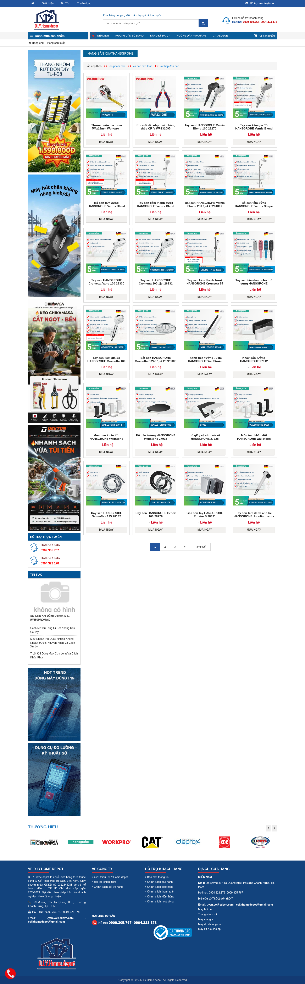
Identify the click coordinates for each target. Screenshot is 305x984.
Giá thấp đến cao (169, 66)
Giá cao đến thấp (142, 66)
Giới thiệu (48, 3)
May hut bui (205, 909)
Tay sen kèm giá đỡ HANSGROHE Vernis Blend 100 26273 (254, 128)
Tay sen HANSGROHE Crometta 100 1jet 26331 (156, 281)
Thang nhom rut (207, 914)
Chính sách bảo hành (160, 881)
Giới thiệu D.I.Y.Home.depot (111, 877)
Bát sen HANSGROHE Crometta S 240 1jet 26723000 (155, 359)
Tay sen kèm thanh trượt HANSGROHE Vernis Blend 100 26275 (155, 206)
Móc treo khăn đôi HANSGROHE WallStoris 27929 (254, 439)
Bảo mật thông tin (157, 877)
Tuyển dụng (84, 3)
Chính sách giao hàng (160, 886)
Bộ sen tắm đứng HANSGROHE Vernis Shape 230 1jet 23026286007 (254, 206)
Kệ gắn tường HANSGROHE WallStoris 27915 (155, 437)
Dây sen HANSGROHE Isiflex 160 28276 (155, 514)
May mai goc (206, 919)
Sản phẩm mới (117, 66)
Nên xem (103, 35)
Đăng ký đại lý (160, 35)
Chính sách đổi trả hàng (108, 886)
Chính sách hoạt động (160, 901)
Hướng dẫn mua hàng (191, 35)
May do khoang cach (210, 924)
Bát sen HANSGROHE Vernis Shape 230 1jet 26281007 (205, 204)
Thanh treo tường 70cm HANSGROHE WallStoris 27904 (205, 361)
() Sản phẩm (267, 35)
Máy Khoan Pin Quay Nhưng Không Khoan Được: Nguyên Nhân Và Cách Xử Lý (52, 642)
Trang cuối (200, 546)
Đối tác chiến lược (105, 881)
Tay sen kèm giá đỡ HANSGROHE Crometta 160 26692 (106, 361)
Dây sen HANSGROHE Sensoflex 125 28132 (106, 514)
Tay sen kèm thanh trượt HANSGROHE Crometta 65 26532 (205, 283)
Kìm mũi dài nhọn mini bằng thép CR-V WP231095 (156, 126)
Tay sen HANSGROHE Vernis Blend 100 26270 (205, 126)
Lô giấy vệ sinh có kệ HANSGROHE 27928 (205, 437)
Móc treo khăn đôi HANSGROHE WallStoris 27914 (106, 439)
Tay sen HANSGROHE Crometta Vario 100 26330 (106, 281)
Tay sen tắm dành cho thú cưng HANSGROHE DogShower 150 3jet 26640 (254, 283)
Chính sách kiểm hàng (160, 896)
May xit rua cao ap (209, 928)
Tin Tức (65, 3)
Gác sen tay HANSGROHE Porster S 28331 (205, 514)
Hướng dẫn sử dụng (129, 35)
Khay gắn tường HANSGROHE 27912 (254, 359)
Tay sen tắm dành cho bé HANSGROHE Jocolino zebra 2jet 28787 (254, 516)
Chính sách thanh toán (160, 891)
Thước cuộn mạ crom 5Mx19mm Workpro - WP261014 (106, 128)
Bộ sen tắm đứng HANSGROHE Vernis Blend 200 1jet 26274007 (106, 206)
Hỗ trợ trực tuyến (260, 3)
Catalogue (220, 35)
